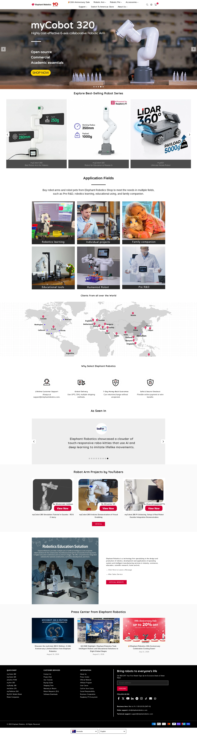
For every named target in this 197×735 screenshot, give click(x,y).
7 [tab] (103, 462)
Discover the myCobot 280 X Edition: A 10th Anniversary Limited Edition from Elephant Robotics (53, 652)
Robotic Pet (115, 2)
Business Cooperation (87, 698)
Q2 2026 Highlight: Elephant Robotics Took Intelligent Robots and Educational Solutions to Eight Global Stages (98, 652)
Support (82, 7)
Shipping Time (48, 690)
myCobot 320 (11, 681)
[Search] (147, 4)
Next (193, 49)
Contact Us (47, 678)
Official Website (116, 586)
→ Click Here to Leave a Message (119, 574)
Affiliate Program (86, 687)
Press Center (84, 681)
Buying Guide (48, 687)
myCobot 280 (11, 678)
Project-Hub (48, 681)
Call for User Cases (87, 693)
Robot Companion (13, 701)
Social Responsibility (87, 695)
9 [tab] (107, 462)
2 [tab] (96, 86)
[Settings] (151, 4)
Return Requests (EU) (51, 695)
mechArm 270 (12, 693)
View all (98, 528)
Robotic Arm (99, 2)
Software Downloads (51, 698)
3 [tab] (98, 86)
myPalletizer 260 (12, 695)
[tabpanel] (98, 49)
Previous (3, 49)
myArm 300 (11, 687)
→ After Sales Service (114, 578)
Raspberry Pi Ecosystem (88, 701)
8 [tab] (105, 462)
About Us (122, 7)
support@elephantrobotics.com (142, 718)
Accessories (131, 2)
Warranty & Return (50, 693)
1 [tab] (94, 86)
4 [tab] (100, 86)
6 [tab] (100, 462)
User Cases (84, 690)
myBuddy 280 (11, 690)
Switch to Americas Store (102, 7)
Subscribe (122, 692)
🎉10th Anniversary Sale (79, 2)
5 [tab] (103, 86)
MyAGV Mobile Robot (14, 698)
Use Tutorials (48, 684)
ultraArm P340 (12, 684)
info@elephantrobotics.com (137, 714)
